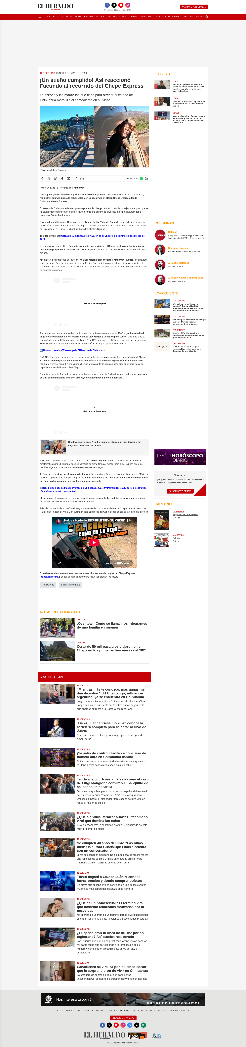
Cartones (112, 17)
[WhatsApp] (56, 178)
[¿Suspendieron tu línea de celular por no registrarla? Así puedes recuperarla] (57, 943)
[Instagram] (127, 5)
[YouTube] (120, 5)
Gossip (122, 17)
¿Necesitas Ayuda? (123, 1018)
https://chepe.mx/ (50, 577)
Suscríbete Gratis (180, 491)
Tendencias (145, 17)
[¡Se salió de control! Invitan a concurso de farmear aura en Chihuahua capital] (57, 759)
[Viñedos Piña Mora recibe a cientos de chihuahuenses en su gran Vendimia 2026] (162, 334)
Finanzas (89, 17)
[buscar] (206, 17)
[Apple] (136, 1025)
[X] (114, 5)
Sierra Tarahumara (70, 585)
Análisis (100, 17)
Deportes (188, 17)
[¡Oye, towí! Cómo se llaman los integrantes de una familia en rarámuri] (57, 628)
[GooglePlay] (143, 1025)
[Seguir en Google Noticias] (146, 178)
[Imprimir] (82, 178)
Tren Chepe (48, 585)
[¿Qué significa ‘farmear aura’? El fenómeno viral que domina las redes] (57, 823)
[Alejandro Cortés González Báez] (160, 279)
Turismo (176, 17)
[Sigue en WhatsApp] (141, 178)
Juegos (199, 17)
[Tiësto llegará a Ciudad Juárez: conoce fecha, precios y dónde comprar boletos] (57, 882)
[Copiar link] (75, 178)
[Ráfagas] (160, 235)
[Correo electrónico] (68, 178)
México (69, 17)
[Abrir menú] (40, 17)
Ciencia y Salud (162, 17)
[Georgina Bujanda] (160, 249)
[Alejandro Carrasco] (160, 264)
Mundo (78, 17)
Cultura (133, 17)
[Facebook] (107, 5)
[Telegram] (62, 178)
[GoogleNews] (129, 1025)
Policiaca (58, 17)
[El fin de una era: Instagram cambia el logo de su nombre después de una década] (162, 347)
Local (48, 17)
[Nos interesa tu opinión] (123, 999)
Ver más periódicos (194, 7)
